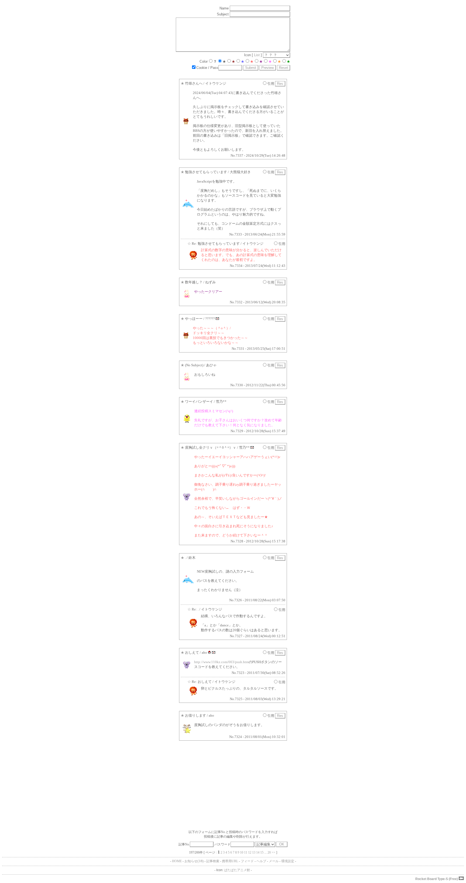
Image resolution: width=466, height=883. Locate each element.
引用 (270, 84)
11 (245, 852)
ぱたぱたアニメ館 (237, 870)
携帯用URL (230, 861)
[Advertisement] (164, 786)
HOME (177, 861)
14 (257, 852)
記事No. (184, 844)
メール (274, 861)
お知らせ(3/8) (194, 861)
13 (253, 852)
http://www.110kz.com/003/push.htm (221, 662)
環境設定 (287, 861)
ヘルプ (261, 861)
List (257, 55)
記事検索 (212, 861)
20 (269, 852)
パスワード (222, 844)
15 (261, 852)
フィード (247, 861)
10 (241, 852)
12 (249, 852)
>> (273, 852)
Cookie (201, 68)
